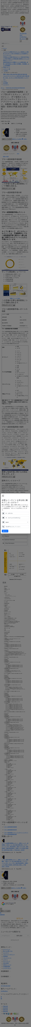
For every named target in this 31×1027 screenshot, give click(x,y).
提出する (5, 531)
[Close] (3, 496)
